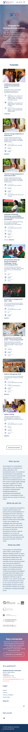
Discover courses (14, 51)
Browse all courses (14, 447)
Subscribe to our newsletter (14, 654)
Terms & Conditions (8, 695)
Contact (5, 692)
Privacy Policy (6, 697)
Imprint (5, 690)
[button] (2, 729)
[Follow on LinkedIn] (4, 718)
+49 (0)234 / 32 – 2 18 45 (9, 677)
